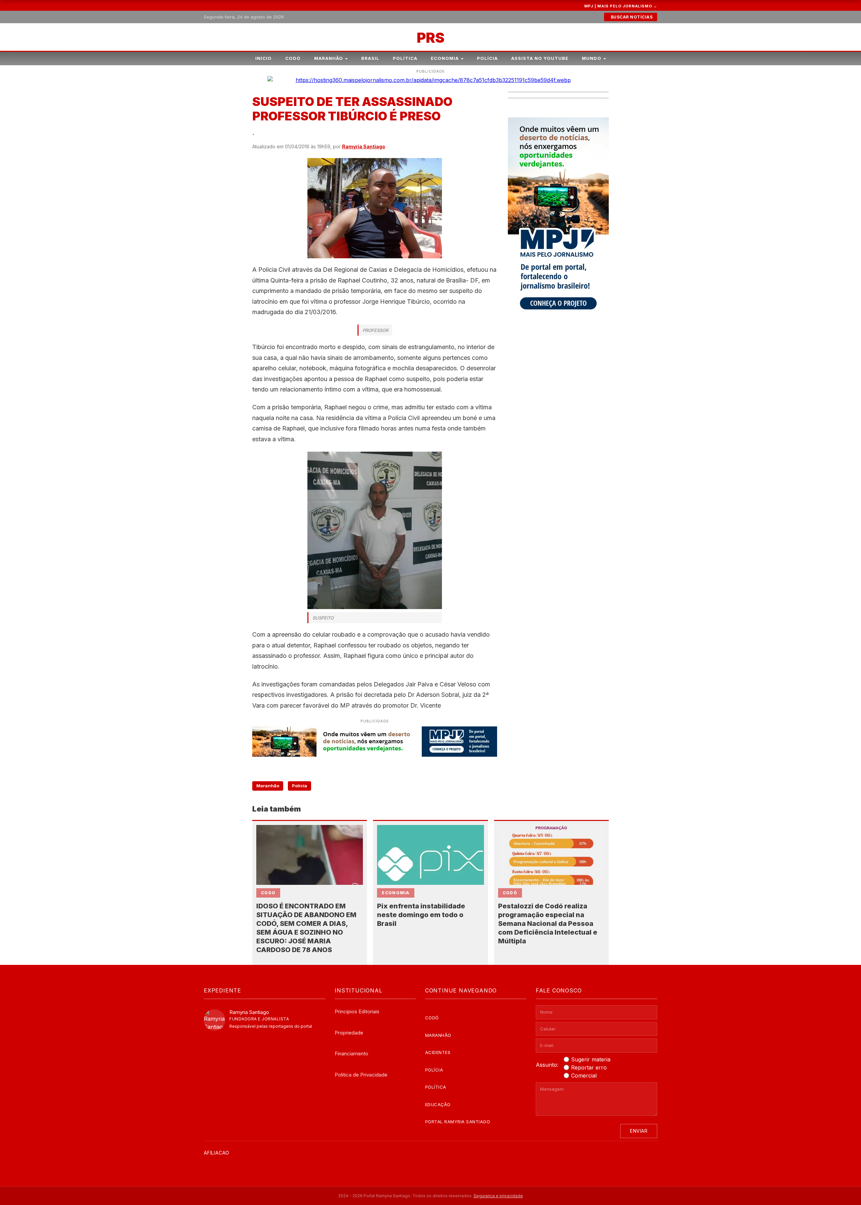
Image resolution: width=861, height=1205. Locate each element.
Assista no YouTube (539, 58)
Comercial (584, 1075)
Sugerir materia (590, 1059)
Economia (445, 58)
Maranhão (328, 58)
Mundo (591, 58)
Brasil (370, 58)
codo (268, 892)
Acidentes (438, 1052)
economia (395, 892)
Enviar (638, 1131)
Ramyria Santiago (363, 146)
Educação (438, 1104)
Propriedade (349, 1032)
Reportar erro (589, 1067)
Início (263, 58)
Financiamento (351, 1053)
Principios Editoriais (357, 1011)
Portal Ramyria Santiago (457, 1121)
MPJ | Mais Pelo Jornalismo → (620, 6)
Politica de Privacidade (361, 1074)
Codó (293, 58)
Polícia (487, 58)
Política (405, 58)
